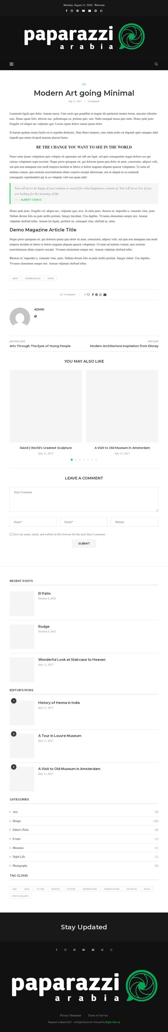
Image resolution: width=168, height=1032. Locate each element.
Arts (85, 812)
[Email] (89, 11)
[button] (15, 415)
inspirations (32, 278)
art (14, 889)
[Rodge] (22, 636)
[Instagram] (72, 11)
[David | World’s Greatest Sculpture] (46, 406)
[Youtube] (83, 11)
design (55, 889)
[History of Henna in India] (22, 713)
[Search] (156, 64)
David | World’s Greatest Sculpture (46, 448)
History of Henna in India (59, 703)
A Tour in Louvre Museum (59, 736)
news (50, 278)
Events (85, 839)
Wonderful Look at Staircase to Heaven (72, 660)
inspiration (90, 889)
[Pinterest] (77, 11)
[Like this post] (88, 294)
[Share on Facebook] (93, 294)
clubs (40, 889)
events (71, 889)
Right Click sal (113, 1022)
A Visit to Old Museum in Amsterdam (122, 448)
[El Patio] (22, 603)
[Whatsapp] (101, 11)
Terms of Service (98, 1015)
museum (132, 889)
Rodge (44, 627)
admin (39, 309)
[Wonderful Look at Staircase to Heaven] (22, 669)
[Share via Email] (104, 294)
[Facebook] (66, 11)
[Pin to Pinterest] (96, 294)
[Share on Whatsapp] (100, 294)
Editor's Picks (85, 830)
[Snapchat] (95, 11)
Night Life (85, 856)
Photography (85, 866)
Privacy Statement (70, 1015)
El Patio (44, 593)
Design (85, 821)
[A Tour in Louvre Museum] (22, 746)
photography (20, 896)
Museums (85, 848)
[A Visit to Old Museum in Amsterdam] (122, 406)
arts (15, 278)
